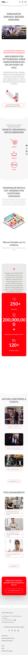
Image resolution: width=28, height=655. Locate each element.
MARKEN (14, 158)
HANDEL (14, 147)
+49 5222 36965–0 (8, 620)
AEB (3, 648)
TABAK (14, 169)
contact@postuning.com (8, 622)
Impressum (5, 635)
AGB (3, 646)
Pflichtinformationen (7, 640)
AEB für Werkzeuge (7, 651)
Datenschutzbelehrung (8, 638)
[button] (14, 105)
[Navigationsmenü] (25, 2)
